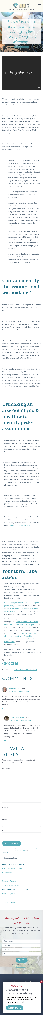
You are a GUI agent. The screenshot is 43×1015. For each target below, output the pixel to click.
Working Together (8, 894)
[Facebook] (8, 663)
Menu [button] (37, 4)
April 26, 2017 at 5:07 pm (19, 691)
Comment (7, 768)
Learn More (14, 1008)
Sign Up (21, 960)
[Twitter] (12, 663)
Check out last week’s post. (19, 525)
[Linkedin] (4, 663)
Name (5, 808)
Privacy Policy (37, 848)
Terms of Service (21, 850)
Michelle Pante (15, 688)
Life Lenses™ (7, 872)
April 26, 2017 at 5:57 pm (21, 720)
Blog (17, 47)
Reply (4, 709)
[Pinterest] (16, 663)
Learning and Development (12, 868)
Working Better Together (25, 670)
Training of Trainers (9, 881)
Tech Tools (6, 877)
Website (5, 831)
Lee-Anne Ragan (18, 717)
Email (5, 819)
